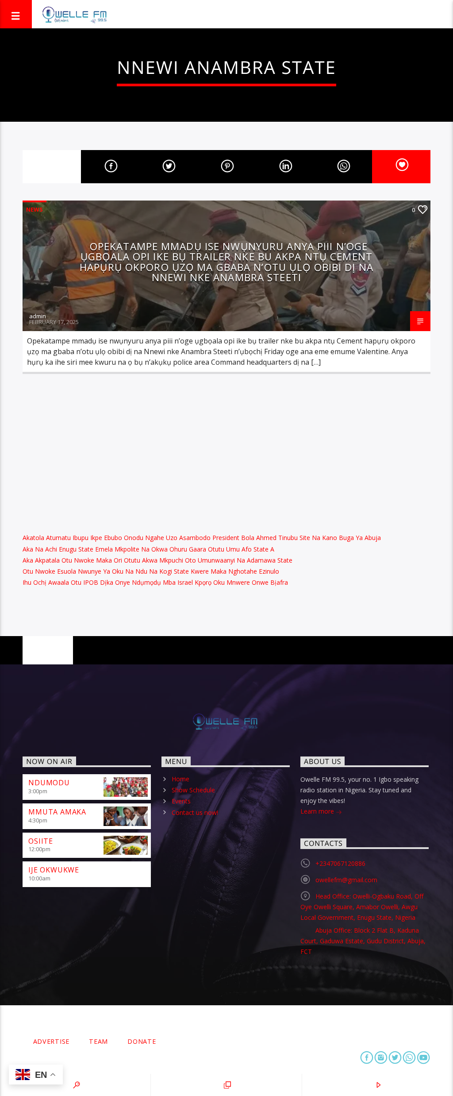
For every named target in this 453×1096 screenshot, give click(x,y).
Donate (141, 1041)
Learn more (318, 811)
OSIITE (40, 841)
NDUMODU (49, 782)
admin (37, 316)
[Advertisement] (226, 451)
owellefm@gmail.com (346, 880)
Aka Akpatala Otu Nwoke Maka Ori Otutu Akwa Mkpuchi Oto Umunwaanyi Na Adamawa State (157, 560)
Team (98, 1041)
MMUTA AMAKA (57, 812)
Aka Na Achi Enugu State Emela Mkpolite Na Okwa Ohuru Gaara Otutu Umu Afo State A (148, 549)
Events (181, 801)
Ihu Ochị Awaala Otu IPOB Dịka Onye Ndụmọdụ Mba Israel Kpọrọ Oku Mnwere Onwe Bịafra (155, 582)
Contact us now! (195, 812)
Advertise (51, 1041)
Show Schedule (193, 790)
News (34, 209)
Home (180, 779)
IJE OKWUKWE (53, 870)
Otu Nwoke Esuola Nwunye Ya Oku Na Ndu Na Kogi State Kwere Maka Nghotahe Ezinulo (151, 571)
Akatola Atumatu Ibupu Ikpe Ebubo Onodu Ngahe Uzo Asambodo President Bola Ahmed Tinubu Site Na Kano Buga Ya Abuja (202, 537)
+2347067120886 (340, 863)
